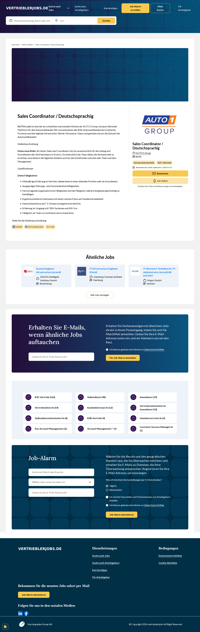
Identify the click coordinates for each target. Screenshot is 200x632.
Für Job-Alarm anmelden (123, 357)
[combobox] (14, 20)
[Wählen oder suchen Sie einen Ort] (90, 482)
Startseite (15, 45)
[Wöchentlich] (107, 490)
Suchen (106, 20)
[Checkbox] (107, 349)
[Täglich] (107, 486)
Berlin (138, 156)
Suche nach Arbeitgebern (82, 8)
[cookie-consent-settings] (5, 627)
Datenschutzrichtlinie (170, 555)
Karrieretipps (110, 8)
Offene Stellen (27, 45)
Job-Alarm (162, 180)
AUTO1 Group (143, 153)
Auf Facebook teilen (35, 227)
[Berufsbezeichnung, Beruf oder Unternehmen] (10, 20)
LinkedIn (19, 227)
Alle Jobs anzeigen (99, 294)
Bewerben (162, 173)
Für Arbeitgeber (184, 8)
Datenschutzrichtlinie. (154, 349)
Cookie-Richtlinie (168, 562)
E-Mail (51, 227)
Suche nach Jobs (55, 8)
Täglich (113, 485)
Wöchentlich (115, 489)
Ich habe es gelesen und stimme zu (136, 349)
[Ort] (56, 20)
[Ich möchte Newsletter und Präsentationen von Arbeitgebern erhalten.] (107, 497)
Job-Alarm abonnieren (122, 514)
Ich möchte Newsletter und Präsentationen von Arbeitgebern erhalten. (139, 498)
